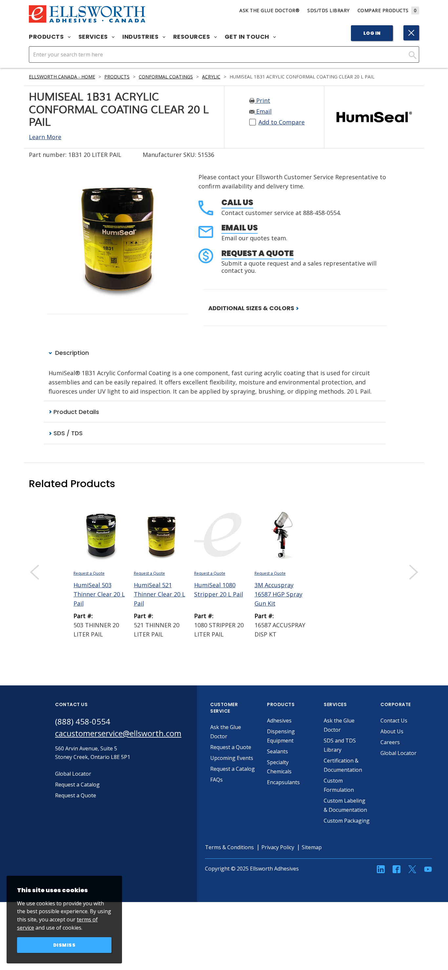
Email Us (239, 227)
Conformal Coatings (166, 77)
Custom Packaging (347, 820)
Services (94, 37)
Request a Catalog (232, 768)
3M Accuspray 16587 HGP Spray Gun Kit (278, 594)
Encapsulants (283, 782)
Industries (141, 37)
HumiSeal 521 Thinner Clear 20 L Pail (159, 594)
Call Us (237, 202)
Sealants (277, 751)
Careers (390, 742)
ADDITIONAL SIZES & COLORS (251, 308)
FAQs (216, 779)
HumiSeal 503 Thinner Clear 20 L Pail (99, 594)
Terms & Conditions (229, 847)
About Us (391, 731)
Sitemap (312, 847)
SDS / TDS (67, 433)
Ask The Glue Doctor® (269, 10)
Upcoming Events (231, 758)
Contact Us (393, 720)
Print (262, 100)
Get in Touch (248, 37)
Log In (372, 33)
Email (263, 111)
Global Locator (398, 753)
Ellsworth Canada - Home (62, 77)
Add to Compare (281, 122)
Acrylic (211, 77)
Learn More (45, 137)
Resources (192, 37)
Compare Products (387, 10)
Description (71, 353)
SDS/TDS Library (328, 10)
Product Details (75, 412)
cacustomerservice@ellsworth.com (118, 733)
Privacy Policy (277, 847)
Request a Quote (257, 253)
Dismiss (64, 945)
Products (47, 37)
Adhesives (279, 720)
